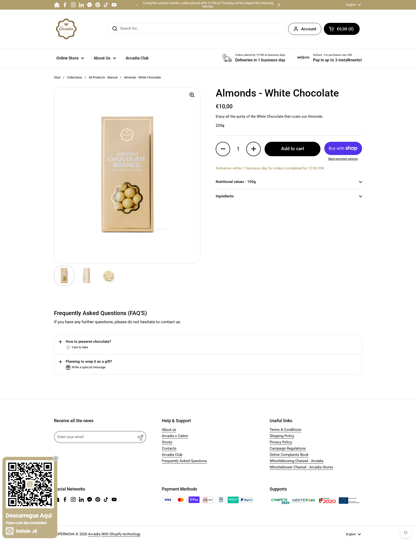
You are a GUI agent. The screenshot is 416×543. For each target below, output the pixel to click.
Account (308, 28)
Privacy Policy (281, 442)
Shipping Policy (282, 436)
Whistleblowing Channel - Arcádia (296, 461)
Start (57, 77)
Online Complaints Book (289, 454)
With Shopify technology (120, 534)
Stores (167, 442)
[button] (342, 29)
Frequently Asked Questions (184, 461)
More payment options (343, 159)
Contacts (169, 448)
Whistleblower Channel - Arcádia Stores (301, 467)
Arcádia (94, 534)
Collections (74, 77)
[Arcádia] (66, 29)
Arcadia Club (172, 454)
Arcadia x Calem (175, 436)
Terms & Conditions (285, 429)
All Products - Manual (103, 77)
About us (169, 429)
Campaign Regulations (288, 448)
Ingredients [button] (225, 196)
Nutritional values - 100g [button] (236, 182)
